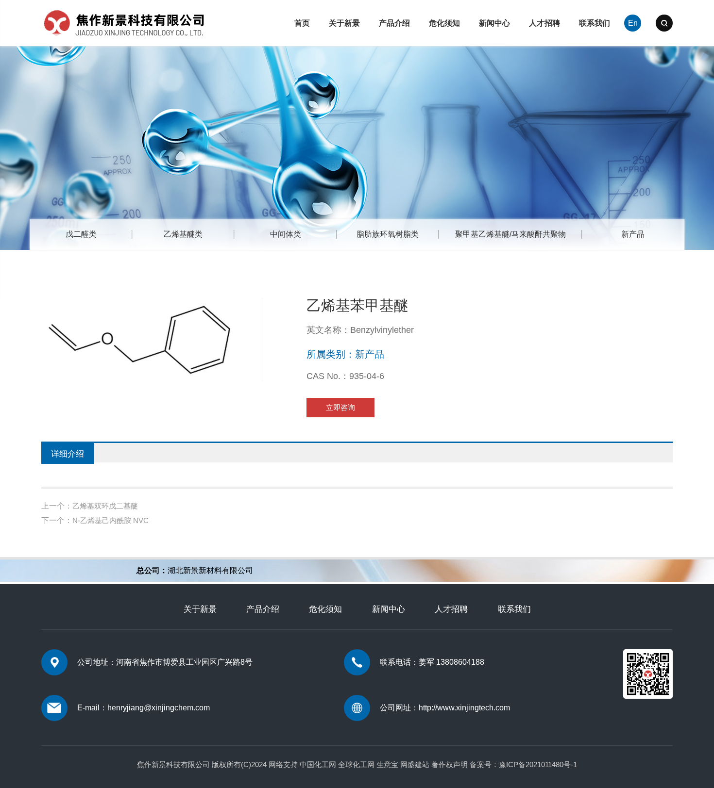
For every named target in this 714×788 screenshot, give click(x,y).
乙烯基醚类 (183, 234)
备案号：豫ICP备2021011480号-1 (523, 764)
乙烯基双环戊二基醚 (105, 506)
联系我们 (594, 23)
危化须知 (444, 23)
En (633, 23)
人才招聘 (544, 23)
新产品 (633, 234)
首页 (302, 23)
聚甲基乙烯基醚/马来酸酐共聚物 (510, 234)
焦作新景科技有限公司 (173, 764)
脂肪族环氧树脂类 (388, 234)
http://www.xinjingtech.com (464, 708)
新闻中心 (494, 23)
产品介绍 (394, 23)
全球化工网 (356, 764)
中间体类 (285, 234)
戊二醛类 (81, 234)
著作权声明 (449, 764)
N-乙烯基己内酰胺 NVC (110, 520)
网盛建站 (414, 764)
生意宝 (387, 764)
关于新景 (344, 23)
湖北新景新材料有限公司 (210, 570)
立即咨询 (340, 407)
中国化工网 (318, 764)
